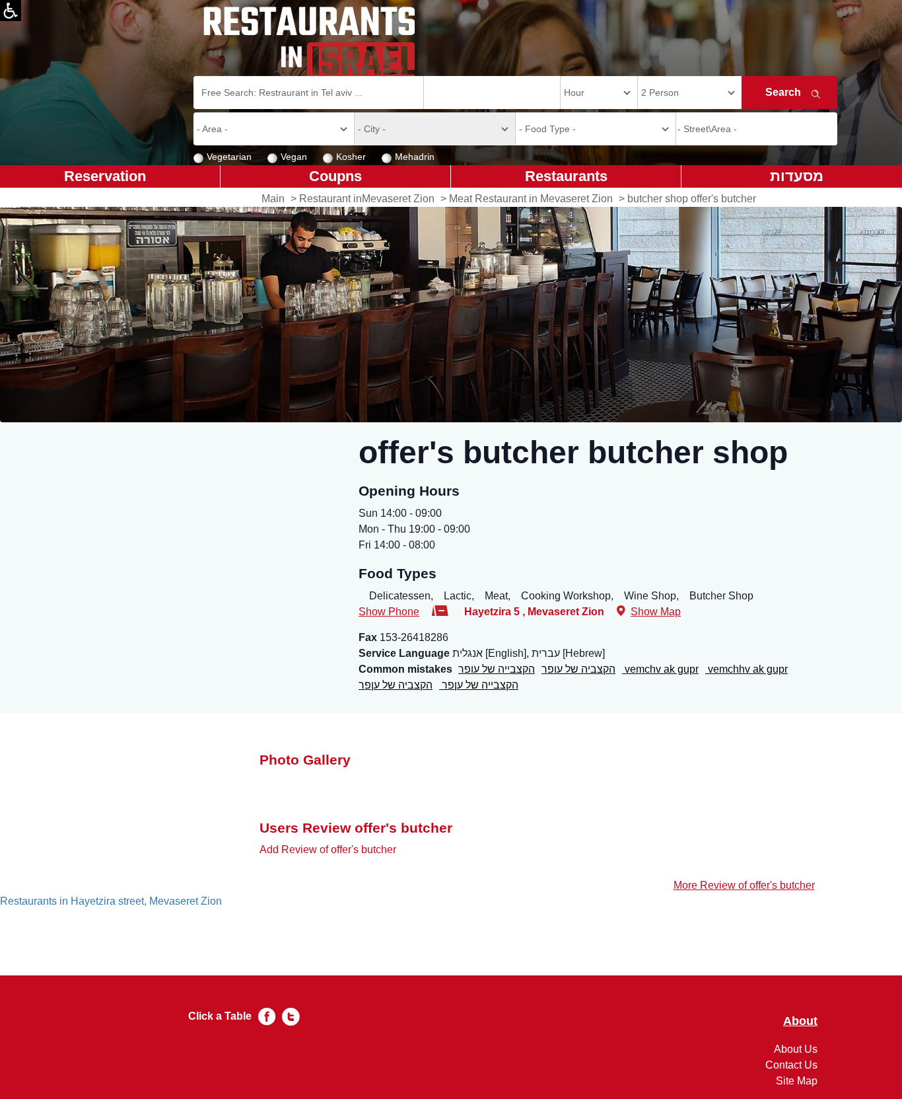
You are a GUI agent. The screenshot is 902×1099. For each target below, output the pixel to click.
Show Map (656, 611)
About (800, 1021)
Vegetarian (229, 156)
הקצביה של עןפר (396, 685)
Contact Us (791, 1065)
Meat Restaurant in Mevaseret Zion (531, 198)
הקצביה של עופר (578, 669)
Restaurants (566, 176)
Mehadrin (414, 156)
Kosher (351, 156)
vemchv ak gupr (660, 669)
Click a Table (220, 1016)
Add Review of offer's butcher (328, 849)
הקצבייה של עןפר (478, 685)
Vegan (294, 156)
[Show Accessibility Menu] (10, 10)
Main (273, 198)
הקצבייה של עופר (496, 669)
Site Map (796, 1080)
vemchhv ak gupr (746, 669)
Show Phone (389, 611)
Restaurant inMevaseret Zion (366, 198)
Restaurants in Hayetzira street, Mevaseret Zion (111, 901)
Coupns (335, 176)
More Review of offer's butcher (744, 885)
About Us (795, 1049)
